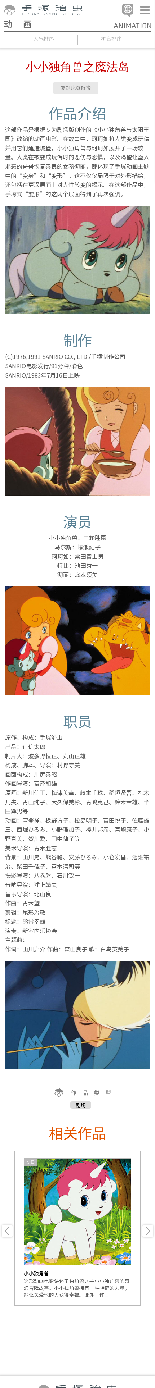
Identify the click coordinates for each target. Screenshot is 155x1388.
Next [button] (147, 1231)
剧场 (81, 1105)
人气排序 (43, 38)
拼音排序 (111, 38)
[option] (77, 1228)
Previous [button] (7, 1231)
